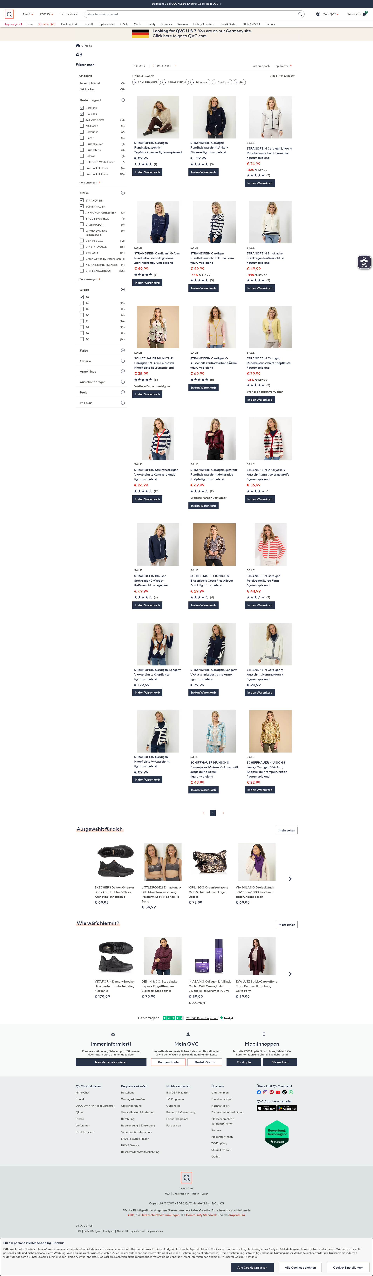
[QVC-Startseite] (78, 46)
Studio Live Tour (221, 1149)
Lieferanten (83, 1125)
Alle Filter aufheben (282, 75)
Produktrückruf (85, 1132)
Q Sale (124, 24)
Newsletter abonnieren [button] (111, 1062)
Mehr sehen (287, 830)
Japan (205, 1193)
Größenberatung (131, 1105)
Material (86, 361)
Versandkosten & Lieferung (137, 1112)
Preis (83, 392)
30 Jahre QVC (47, 24)
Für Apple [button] (244, 1062)
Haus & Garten (228, 24)
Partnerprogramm (177, 1118)
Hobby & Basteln (203, 24)
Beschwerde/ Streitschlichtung (140, 1151)
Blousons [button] (201, 82)
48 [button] (241, 82)
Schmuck (166, 24)
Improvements (155, 1231)
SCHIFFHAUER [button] (147, 82)
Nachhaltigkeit (220, 1105)
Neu (30, 24)
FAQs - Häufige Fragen (135, 1138)
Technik (270, 24)
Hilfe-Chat (82, 1092)
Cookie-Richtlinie (246, 1256)
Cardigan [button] (223, 82)
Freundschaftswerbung (180, 1112)
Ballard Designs (92, 1231)
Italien (195, 1193)
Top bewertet (106, 24)
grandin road (138, 1231)
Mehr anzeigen (88, 182)
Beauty (151, 24)
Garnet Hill (122, 1231)
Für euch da (173, 1125)
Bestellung (127, 1092)
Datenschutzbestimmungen (160, 1215)
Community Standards (201, 1215)
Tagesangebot (13, 24)
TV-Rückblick (68, 14)
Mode (137, 24)
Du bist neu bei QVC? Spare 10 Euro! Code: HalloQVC (185, 3)
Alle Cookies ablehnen (300, 1267)
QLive (79, 1112)
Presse (80, 1118)
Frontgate (108, 1231)
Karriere (216, 1130)
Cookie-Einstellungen (348, 1267)
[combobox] (190, 14)
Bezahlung (127, 1118)
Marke (84, 193)
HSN (78, 1231)
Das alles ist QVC (221, 1099)
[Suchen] (300, 14)
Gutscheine (173, 1105)
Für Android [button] (280, 1062)
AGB (130, 1215)
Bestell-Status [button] (205, 1062)
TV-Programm (175, 1099)
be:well (88, 24)
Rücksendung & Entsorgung (138, 1125)
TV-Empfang (219, 1143)
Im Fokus (86, 403)
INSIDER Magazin (177, 1092)
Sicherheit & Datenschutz (136, 1132)
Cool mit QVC (69, 24)
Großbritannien (181, 1193)
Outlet (215, 1156)
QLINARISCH (251, 24)
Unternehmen (220, 1092)
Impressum (237, 1215)
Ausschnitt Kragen (92, 382)
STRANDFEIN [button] (176, 82)
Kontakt (80, 1099)
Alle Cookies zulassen (252, 1267)
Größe (84, 290)
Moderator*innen (222, 1136)
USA (167, 1193)
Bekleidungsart (90, 100)
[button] (324, 14)
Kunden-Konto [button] (168, 1062)
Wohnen (182, 24)
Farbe (84, 350)
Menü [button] (26, 14)
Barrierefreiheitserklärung (227, 1112)
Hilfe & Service (130, 1145)
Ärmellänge (88, 371)
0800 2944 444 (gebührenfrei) (95, 1105)
